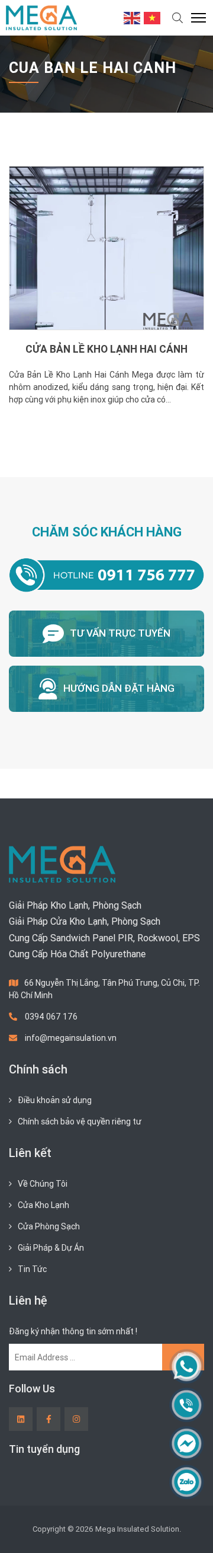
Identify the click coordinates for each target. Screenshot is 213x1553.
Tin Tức (32, 1269)
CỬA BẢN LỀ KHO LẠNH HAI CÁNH (106, 349)
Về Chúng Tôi (42, 1183)
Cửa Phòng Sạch (49, 1226)
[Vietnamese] (153, 17)
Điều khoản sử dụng (55, 1100)
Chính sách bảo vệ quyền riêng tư (79, 1121)
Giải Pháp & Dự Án (51, 1247)
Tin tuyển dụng (44, 1449)
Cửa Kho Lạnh (43, 1205)
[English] (132, 17)
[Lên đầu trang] (187, 1524)
